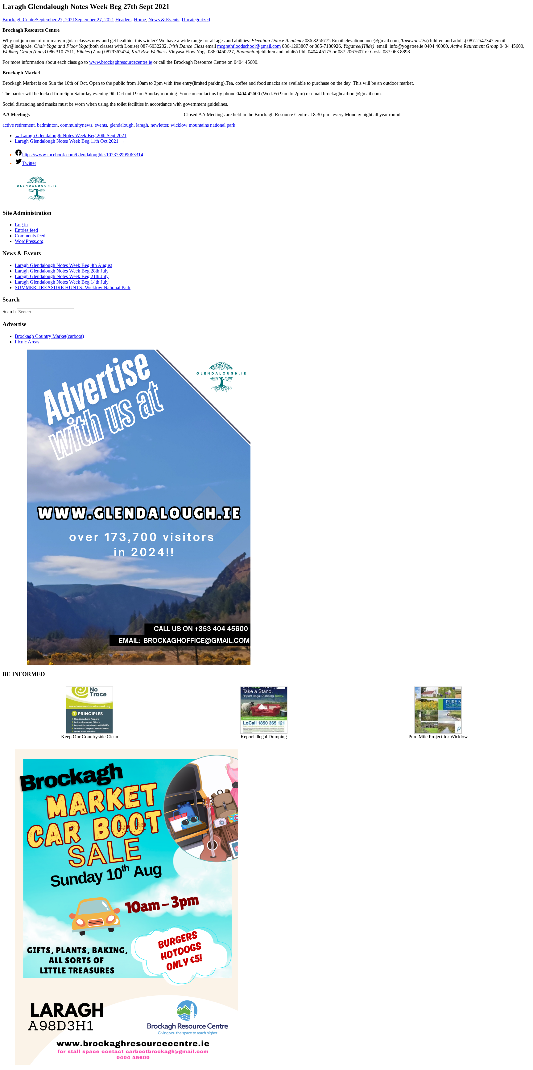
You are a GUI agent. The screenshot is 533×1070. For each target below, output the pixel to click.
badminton (47, 125)
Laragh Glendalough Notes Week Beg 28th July (62, 270)
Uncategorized (196, 19)
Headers (123, 19)
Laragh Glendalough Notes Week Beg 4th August (63, 265)
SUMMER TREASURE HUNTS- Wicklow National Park (72, 287)
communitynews (76, 125)
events (101, 125)
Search (9, 311)
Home (140, 19)
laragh (142, 125)
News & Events (163, 19)
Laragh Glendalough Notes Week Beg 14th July (62, 282)
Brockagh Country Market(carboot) (49, 336)
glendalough (121, 125)
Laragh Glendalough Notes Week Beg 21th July (62, 276)
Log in (21, 224)
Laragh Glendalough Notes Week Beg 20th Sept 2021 (70, 135)
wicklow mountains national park (203, 125)
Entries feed (26, 230)
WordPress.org (29, 241)
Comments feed (30, 235)
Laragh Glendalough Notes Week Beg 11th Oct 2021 (70, 141)
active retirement (18, 125)
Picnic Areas (27, 341)
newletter (159, 125)
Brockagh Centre (19, 19)
